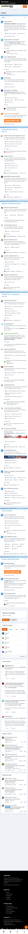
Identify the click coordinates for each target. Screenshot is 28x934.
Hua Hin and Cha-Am (10, 282)
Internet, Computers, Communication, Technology (14, 471)
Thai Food (22, 372)
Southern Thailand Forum (11, 256)
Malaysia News (18, 66)
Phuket (7, 266)
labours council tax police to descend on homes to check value (15, 701)
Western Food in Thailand (11, 372)
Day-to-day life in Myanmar (12, 553)
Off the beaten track (19, 306)
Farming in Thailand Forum (11, 310)
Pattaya (7, 247)
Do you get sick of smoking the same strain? (16, 344)
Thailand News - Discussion (11, 39)
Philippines (8, 544)
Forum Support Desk (9, 593)
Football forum (9, 189)
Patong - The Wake (10, 271)
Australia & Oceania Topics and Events (13, 525)
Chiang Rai (21, 215)
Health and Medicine (10, 349)
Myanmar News (19, 64)
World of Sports (19, 187)
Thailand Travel (8, 156)
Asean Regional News (10, 57)
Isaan (7, 215)
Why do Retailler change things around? (15, 220)
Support (8, 897)
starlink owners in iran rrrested (12, 799)
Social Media (9, 913)
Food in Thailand (8, 366)
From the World (7, 511)
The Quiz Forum (9, 187)
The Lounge (8, 185)
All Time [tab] (23, 629)
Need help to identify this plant (13, 502)
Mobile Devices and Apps (11, 477)
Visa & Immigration (10, 911)
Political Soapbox (9, 99)
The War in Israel (9, 102)
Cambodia (16, 544)
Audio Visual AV (22, 477)
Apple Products (9, 479)
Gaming (22, 479)
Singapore (15, 548)
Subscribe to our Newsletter (11, 113)
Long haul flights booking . (12, 173)
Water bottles (9, 320)
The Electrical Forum (18, 414)
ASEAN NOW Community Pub (12, 176)
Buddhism (8, 497)
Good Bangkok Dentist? (11, 236)
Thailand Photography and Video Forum (14, 495)
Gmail (7, 485)
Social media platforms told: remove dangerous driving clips (15, 807)
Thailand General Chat (10, 300)
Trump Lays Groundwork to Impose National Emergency (13, 790)
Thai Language (9, 315)
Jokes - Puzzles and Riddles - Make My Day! (14, 191)
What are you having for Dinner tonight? (15, 380)
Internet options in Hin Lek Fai (13, 287)
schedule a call (18, 433)
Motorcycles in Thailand (11, 462)
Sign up (5, 885)
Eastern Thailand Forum (10, 239)
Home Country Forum (10, 515)
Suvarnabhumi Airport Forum (12, 165)
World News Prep (9, 84)
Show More (22, 656)
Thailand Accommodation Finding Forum (14, 396)
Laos (14, 546)
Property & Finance (9, 385)
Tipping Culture (9, 197)
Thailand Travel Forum (10, 163)
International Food (10, 374)
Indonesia (8, 546)
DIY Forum (8, 414)
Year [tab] (17, 629)
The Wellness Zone (10, 355)
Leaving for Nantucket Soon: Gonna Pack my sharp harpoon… (15, 766)
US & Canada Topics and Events (12, 523)
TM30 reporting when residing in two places (16, 151)
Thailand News (8, 21)
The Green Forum (9, 308)
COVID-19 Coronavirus (21, 355)
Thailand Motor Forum (10, 450)
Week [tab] (4, 629)
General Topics (9, 306)
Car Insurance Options (10, 441)
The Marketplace (8, 324)
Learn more (2, 2)
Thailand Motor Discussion (11, 460)
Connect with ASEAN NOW (10, 559)
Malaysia (20, 546)
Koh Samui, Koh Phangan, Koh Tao (13, 264)
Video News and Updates (11, 33)
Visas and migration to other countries (14, 143)
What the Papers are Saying (11, 97)
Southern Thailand (10, 261)
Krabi (24, 264)
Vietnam (22, 544)
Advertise (8, 899)
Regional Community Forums (11, 203)
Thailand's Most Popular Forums (10, 130)
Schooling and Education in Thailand (13, 313)
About (7, 892)
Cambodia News (9, 64)
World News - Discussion (10, 90)
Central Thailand (16, 231)
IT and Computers (9, 475)
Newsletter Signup (9, 563)
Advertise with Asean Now (11, 578)
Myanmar (8, 548)
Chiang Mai (14, 215)
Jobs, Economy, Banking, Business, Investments (15, 391)
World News (7, 78)
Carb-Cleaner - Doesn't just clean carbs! (15, 423)
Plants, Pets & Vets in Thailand (20, 497)
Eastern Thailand (16, 247)
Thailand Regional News (11, 907)
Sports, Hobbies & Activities (11, 493)
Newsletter (8, 895)
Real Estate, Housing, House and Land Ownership (13, 394)
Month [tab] (10, 629)
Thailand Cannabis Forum (11, 333)
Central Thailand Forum (10, 225)
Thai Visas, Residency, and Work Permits (14, 141)
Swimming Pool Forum (10, 418)
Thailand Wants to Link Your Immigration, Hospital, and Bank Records (15, 402)
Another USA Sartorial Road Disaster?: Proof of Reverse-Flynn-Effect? (14, 747)
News (3, 17)
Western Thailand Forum (11, 275)
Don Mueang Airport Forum (11, 167)
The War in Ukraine (20, 99)
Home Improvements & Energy (12, 408)
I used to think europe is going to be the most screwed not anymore (14, 683)
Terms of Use (9, 894)
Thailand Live (22, 33)
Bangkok (8, 231)
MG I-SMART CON (10, 467)
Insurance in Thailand (10, 428)
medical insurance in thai (12, 446)
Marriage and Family (10, 491)
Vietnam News (9, 66)
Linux (17, 479)
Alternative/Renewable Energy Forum (13, 416)
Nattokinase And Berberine (12, 252)
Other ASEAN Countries (10, 536)
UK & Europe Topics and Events (12, 521)
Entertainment (17, 185)
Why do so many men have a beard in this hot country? (15, 757)
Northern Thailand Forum (11, 207)
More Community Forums (11, 488)
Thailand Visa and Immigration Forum (14, 135)
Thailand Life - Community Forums (10, 295)
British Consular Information (12, 146)
